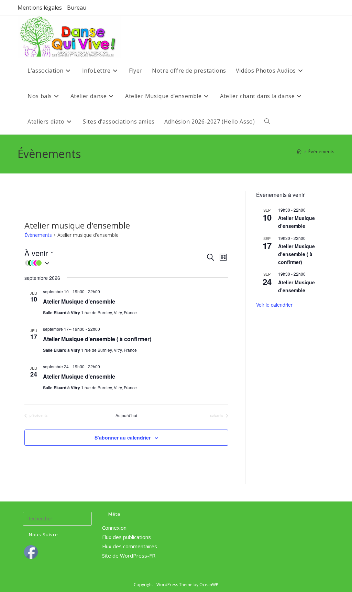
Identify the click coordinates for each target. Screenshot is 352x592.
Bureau (76, 7)
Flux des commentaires (129, 546)
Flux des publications (126, 536)
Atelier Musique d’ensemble (79, 301)
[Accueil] (299, 151)
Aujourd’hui (126, 415)
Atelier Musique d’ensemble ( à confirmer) (97, 339)
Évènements (321, 151)
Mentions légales (40, 7)
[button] (115, 263)
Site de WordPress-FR (128, 555)
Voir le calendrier (274, 304)
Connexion (114, 527)
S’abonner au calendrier (123, 437)
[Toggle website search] (267, 121)
